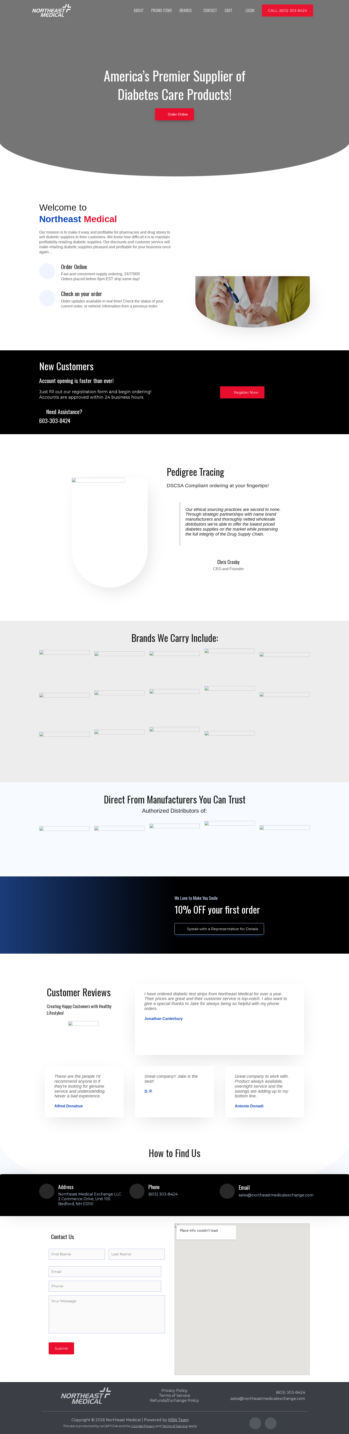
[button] (287, 11)
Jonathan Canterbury (163, 1019)
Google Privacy (143, 1426)
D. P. (148, 1091)
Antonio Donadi (249, 1106)
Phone (154, 1186)
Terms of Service (175, 1426)
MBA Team (178, 1420)
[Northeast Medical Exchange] (51, 10)
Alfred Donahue (68, 1106)
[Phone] (137, 1191)
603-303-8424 (54, 420)
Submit (61, 1348)
